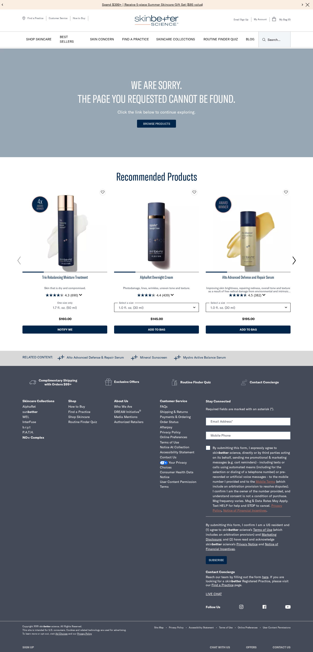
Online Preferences (173, 437)
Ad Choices (61, 633)
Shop (72, 401)
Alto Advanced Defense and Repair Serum (248, 277)
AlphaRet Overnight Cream (156, 277)
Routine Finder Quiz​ (82, 422)
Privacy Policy (170, 432)
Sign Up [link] (28, 647)
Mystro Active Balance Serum (204, 357)
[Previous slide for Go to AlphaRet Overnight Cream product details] (118, 230)
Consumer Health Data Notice (176, 474)
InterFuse (29, 422)
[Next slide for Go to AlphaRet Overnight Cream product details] (194, 230)
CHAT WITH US (220, 647)
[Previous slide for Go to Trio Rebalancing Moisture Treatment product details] (27, 230)
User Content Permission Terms (178, 484)
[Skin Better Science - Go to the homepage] (156, 20)
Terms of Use (169, 442)
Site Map (159, 627)
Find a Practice (79, 412)
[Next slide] (302, 5)
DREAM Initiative (127, 412)
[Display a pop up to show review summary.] (81, 296)
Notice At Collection (174, 447)
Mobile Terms (265, 481)
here (265, 577)
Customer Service (58, 18)
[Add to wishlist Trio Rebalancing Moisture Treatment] (102, 192)
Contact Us (168, 457)
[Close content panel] (307, 5)
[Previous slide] (2, 5)
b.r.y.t (26, 427)
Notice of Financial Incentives (244, 510)
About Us (121, 401)
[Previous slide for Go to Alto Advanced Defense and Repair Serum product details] (210, 230)
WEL (25, 417)
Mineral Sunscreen (153, 357)
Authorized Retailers (128, 422)
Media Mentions (125, 417)
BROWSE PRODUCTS (156, 123)
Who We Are (123, 406)
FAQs (163, 406)
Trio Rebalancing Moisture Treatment (65, 277)
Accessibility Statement (177, 452)
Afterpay (166, 427)
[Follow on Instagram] (241, 607)
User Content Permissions (277, 627)
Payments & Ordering (175, 417)
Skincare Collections (38, 401)
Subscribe (216, 560)
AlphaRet (29, 406)
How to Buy (79, 18)
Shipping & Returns (174, 412)
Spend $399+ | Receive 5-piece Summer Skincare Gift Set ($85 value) (152, 5)
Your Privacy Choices (173, 464)
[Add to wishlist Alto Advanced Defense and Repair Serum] (286, 192)
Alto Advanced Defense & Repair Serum (95, 357)
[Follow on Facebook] (264, 607)
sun (30, 412)
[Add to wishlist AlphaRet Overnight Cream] (194, 192)
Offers (251, 647)
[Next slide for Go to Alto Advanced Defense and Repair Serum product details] (286, 230)
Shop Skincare (79, 417)
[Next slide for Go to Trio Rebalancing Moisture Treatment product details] (102, 230)
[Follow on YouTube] (288, 607)
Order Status (169, 422)
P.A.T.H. (28, 432)
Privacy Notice (247, 544)
